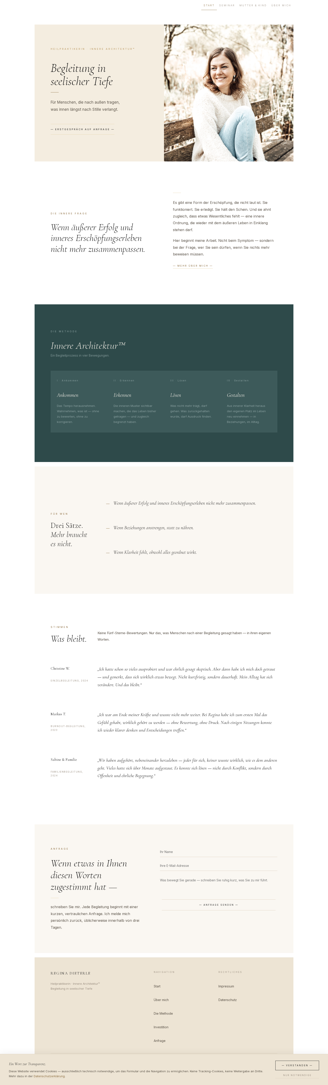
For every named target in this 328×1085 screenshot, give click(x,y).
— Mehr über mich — (193, 265)
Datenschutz (227, 1000)
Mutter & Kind (253, 5)
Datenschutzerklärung (49, 1076)
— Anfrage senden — (218, 904)
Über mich (281, 5)
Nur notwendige (297, 1075)
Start (209, 5)
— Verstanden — (297, 1065)
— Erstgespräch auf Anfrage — (82, 129)
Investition (161, 1027)
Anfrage (160, 1041)
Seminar (227, 5)
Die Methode (163, 1013)
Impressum (226, 986)
